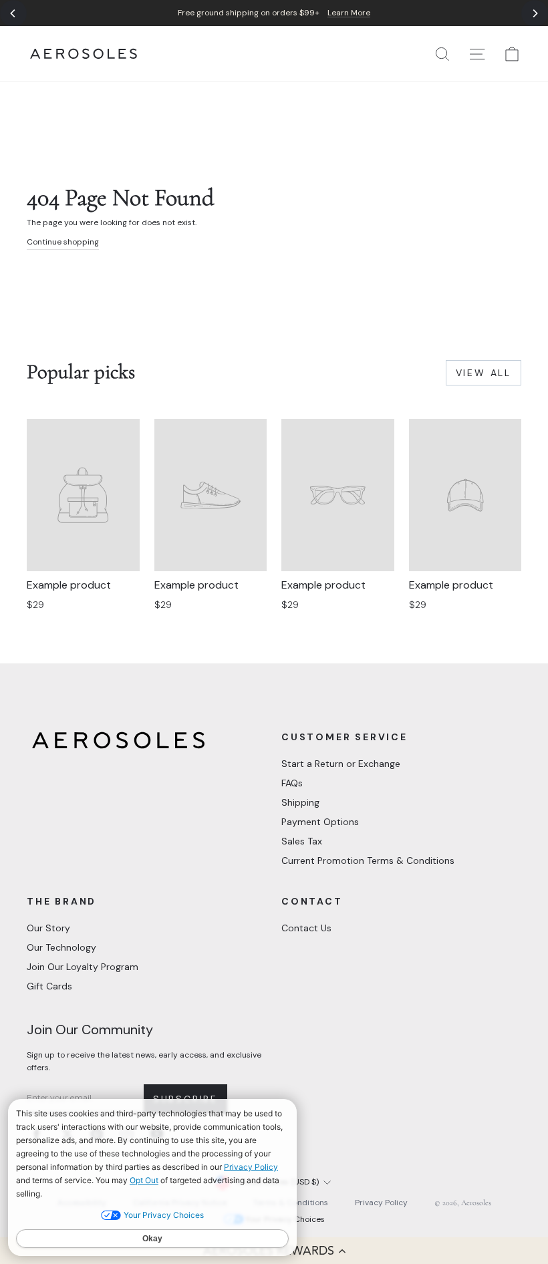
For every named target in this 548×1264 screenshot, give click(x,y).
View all (483, 373)
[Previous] (13, 13)
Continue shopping (63, 241)
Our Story (48, 928)
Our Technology (61, 947)
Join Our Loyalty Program (82, 967)
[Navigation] (274, 13)
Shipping (300, 802)
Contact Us (306, 928)
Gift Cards (49, 986)
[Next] (534, 13)
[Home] (83, 53)
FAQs (292, 783)
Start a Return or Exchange (340, 764)
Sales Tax (301, 841)
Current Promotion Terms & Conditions (367, 860)
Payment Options (320, 822)
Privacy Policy (381, 1202)
